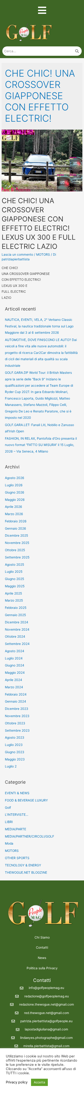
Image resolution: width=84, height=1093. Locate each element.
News (42, 958)
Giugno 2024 (14, 665)
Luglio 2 (11, 766)
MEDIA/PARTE (15, 829)
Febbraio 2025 (15, 608)
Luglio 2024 (14, 658)
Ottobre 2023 (15, 723)
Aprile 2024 (13, 680)
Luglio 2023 (14, 745)
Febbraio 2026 (16, 521)
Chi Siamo (42, 937)
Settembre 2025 (17, 557)
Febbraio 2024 (16, 694)
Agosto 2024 (14, 651)
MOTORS (43, 254)
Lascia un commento (17, 254)
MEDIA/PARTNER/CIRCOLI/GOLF (29, 836)
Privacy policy (17, 1082)
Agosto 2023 (14, 737)
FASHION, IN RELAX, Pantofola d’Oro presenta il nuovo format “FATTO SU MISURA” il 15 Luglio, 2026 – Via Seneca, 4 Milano (41, 445)
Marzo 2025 (14, 600)
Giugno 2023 (14, 752)
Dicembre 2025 (16, 535)
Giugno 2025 (14, 579)
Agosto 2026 (14, 478)
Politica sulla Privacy (42, 968)
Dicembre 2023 (16, 709)
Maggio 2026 (15, 500)
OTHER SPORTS (17, 858)
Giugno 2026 (14, 492)
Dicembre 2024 (16, 622)
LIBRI (9, 822)
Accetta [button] (39, 1082)
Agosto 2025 (14, 564)
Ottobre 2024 (15, 636)
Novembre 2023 (17, 716)
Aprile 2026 (13, 507)
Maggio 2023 (15, 759)
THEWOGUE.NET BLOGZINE (26, 872)
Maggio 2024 (15, 672)
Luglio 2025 (13, 571)
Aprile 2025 (13, 593)
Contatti (42, 947)
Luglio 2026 (14, 485)
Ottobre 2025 (15, 550)
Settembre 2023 (17, 730)
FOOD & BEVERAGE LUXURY (26, 800)
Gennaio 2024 (15, 701)
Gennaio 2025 (15, 615)
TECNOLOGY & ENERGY (23, 865)
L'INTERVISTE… (16, 814)
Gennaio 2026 (15, 528)
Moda (9, 843)
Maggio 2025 (14, 586)
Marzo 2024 (14, 687)
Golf (8, 807)
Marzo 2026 (14, 514)
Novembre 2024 (17, 629)
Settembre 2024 (17, 644)
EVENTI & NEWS (17, 793)
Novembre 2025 (17, 543)
